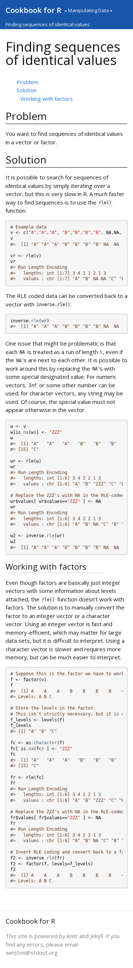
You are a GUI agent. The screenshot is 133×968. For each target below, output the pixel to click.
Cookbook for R (33, 10)
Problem (27, 82)
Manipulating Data (88, 10)
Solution (27, 90)
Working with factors (46, 98)
